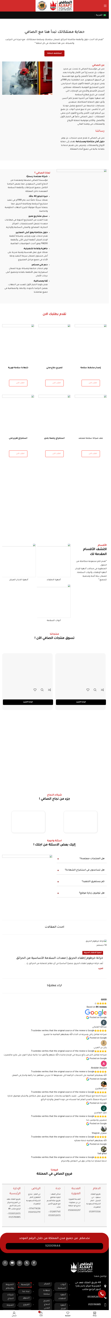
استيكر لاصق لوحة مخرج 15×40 (28, 695)
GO (6, 6)
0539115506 (95, 1212)
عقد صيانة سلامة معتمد (90, 438)
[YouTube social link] (12, 1263)
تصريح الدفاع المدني (47, 1304)
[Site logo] (61, 6)
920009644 (53, 1246)
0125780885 (15, 1217)
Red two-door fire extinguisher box (81, 695)
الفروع (26, 1305)
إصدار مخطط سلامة (91, 368)
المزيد (100, 969)
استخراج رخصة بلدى (54, 438)
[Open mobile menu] (105, 6)
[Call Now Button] (102, 1294)
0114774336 (34, 1209)
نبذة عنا (25, 1291)
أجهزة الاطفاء (62, 1297)
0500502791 (34, 1212)
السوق (26, 1298)
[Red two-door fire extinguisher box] (81, 670)
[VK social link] (5, 1263)
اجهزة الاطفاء (96, 953)
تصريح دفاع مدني (54, 368)
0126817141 (55, 1212)
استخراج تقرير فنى (18, 438)
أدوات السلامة (62, 1287)
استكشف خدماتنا (54, 53)
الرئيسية (25, 1285)
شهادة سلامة (46, 1292)
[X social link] (27, 1263)
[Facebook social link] (34, 1263)
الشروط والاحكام (10, 1287)
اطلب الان (20, 383)
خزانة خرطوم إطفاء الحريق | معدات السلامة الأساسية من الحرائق (59, 958)
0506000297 (74, 1210)
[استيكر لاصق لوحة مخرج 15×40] (28, 670)
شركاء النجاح (10, 1297)
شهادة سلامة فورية (18, 368)
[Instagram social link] (19, 1263)
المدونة (87, 953)
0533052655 (14, 1214)
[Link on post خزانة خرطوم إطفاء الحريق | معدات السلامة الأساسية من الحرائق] (54, 943)
